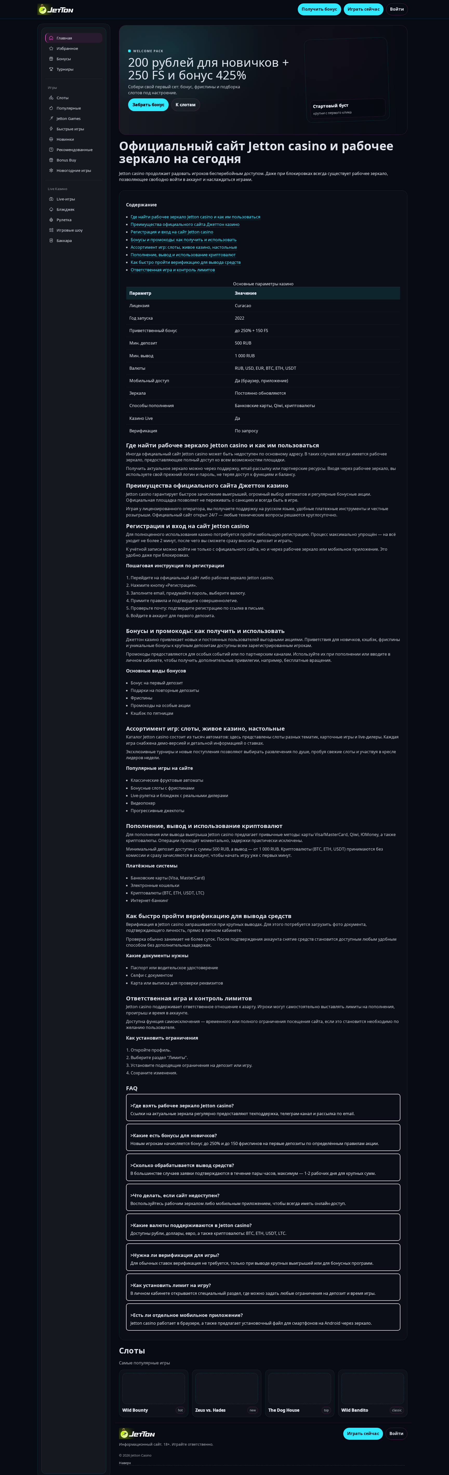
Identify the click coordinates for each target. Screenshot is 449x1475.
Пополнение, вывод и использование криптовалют (183, 255)
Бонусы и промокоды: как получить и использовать (184, 240)
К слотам (186, 104)
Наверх (125, 1462)
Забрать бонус (148, 104)
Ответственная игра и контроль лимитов (173, 270)
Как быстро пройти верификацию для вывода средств (186, 262)
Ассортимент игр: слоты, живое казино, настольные (184, 247)
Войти (397, 9)
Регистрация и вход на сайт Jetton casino (172, 232)
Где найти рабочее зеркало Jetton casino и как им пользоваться (195, 217)
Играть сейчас (364, 9)
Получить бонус (319, 9)
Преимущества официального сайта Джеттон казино (185, 224)
